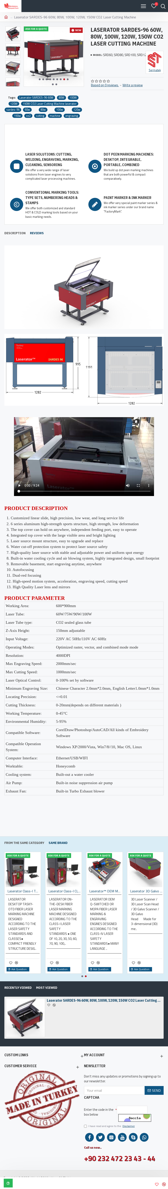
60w (27, 110)
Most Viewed (46, 988)
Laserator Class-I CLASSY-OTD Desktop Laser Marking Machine (64, 891)
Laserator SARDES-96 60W (36, 98)
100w (59, 110)
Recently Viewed (18, 988)
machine (55, 116)
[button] (40, 79)
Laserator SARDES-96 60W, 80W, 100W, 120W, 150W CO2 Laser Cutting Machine (104, 1000)
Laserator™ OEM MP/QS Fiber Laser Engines (105, 891)
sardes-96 (12, 110)
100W (73, 98)
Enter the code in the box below (99, 1112)
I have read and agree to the (111, 1126)
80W (61, 98)
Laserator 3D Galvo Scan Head (146, 891)
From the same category (24, 843)
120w (77, 110)
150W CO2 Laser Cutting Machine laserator (50, 104)
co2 (28, 116)
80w (43, 110)
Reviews (37, 233)
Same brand (58, 843)
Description (15, 233)
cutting (40, 116)
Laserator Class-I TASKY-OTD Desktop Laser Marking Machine (23, 891)
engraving (71, 116)
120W (14, 104)
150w (17, 116)
